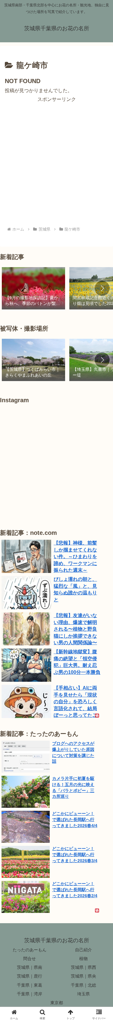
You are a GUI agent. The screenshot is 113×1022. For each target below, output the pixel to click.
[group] (33, 289)
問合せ (29, 958)
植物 (83, 958)
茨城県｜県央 (83, 976)
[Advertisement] (56, 160)
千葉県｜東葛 (29, 985)
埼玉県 (83, 993)
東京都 (56, 1002)
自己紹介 (83, 949)
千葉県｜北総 (83, 985)
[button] (102, 288)
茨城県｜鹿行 (29, 976)
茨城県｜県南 (29, 967)
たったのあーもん (29, 949)
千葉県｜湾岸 (29, 993)
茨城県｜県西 (83, 967)
